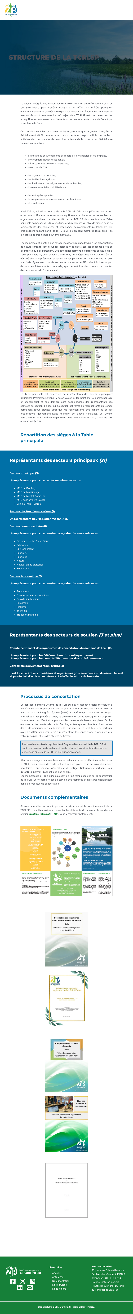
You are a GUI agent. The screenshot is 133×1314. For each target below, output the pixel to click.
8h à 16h (113, 1289)
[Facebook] (13, 1281)
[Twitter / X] (23, 1281)
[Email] (30, 1287)
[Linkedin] (20, 1287)
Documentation (60, 1281)
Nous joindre (59, 1288)
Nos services (59, 1284)
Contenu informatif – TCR (43, 814)
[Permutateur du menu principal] (126, 10)
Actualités (57, 1277)
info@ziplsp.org (110, 1282)
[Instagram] (33, 1281)
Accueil (56, 1273)
